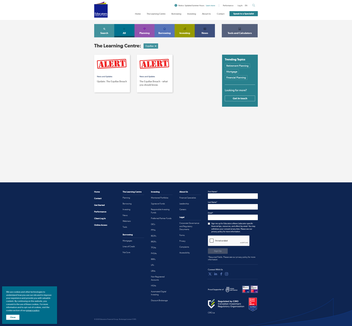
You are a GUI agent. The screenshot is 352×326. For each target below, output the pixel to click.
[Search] (254, 5)
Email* (210, 213)
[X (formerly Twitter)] (210, 274)
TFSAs (153, 247)
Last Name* (212, 202)
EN (246, 5)
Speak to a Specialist (243, 13)
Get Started (99, 205)
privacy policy (32, 310)
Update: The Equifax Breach (112, 81)
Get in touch (240, 98)
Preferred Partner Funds (161, 218)
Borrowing (176, 13)
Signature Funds (158, 203)
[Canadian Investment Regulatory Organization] (226, 304)
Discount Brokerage (159, 300)
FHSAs (154, 253)
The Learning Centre (156, 13)
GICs (153, 224)
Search (104, 33)
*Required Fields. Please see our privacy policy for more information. (231, 258)
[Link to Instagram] (226, 274)
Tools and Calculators (240, 33)
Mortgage (231, 71)
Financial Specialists (187, 198)
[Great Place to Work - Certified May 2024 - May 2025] (253, 304)
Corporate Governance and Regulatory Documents (189, 226)
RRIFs (153, 259)
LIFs (152, 265)
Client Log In (100, 218)
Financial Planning (236, 77)
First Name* (213, 191)
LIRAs (153, 271)
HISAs (153, 285)
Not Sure (126, 252)
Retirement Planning (237, 65)
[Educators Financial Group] (101, 9)
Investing (191, 13)
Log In (240, 5)
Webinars (127, 221)
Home (138, 13)
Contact (220, 13)
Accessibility (184, 252)
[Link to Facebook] (221, 274)
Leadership (184, 203)
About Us (206, 13)
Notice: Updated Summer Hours (196, 5)
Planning (144, 33)
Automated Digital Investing (158, 293)
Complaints (184, 247)
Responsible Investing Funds (160, 211)
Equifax (150, 45)
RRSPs (153, 241)
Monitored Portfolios (159, 198)
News (205, 33)
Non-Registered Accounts (158, 278)
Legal (181, 217)
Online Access (100, 225)
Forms (182, 235)
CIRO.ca (211, 312)
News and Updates (104, 76)
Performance (228, 5)
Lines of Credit (129, 246)
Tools (125, 227)
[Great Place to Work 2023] (245, 289)
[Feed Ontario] (231, 289)
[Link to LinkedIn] (216, 274)
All (124, 33)
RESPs (153, 236)
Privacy (182, 241)
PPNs (153, 230)
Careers (182, 209)
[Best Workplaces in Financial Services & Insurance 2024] (254, 289)
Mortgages (127, 240)
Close (13, 317)
